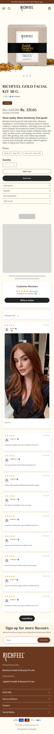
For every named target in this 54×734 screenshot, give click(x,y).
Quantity (7, 160)
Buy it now (27, 178)
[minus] (5, 164)
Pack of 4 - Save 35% (33, 153)
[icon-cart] (48, 8)
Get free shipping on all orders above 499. (27, 2)
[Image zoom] (27, 45)
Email (8, 640)
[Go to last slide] (23, 75)
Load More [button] (27, 618)
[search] (8, 8)
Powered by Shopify (27, 729)
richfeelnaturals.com (31, 725)
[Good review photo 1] (27, 376)
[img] (10, 325)
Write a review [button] (27, 300)
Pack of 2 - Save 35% (12, 153)
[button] (27, 171)
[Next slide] (30, 75)
